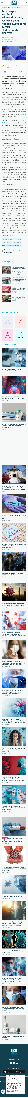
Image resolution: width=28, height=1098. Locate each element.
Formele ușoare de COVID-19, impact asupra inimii (13, 951)
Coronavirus (20, 7)
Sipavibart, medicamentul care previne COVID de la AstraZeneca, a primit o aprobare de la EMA (14, 545)
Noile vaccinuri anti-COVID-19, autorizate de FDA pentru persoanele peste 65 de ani (13, 807)
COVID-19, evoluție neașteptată (12, 896)
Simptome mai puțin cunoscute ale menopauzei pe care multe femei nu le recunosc (19, 278)
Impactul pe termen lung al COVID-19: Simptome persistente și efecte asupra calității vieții (14, 750)
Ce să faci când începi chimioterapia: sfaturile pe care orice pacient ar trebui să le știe (19, 269)
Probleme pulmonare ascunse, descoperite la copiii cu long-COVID (13, 397)
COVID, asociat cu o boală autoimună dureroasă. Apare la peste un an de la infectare (14, 517)
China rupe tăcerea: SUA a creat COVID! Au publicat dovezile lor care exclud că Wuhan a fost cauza (13, 979)
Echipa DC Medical (8, 37)
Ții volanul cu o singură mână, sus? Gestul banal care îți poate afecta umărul (18, 287)
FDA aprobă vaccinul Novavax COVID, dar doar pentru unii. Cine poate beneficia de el (14, 425)
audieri (22, 114)
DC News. (20, 139)
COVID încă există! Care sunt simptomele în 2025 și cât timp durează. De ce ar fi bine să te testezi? (14, 634)
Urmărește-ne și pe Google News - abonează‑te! (15, 251)
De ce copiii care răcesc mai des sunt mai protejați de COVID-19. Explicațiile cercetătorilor (14, 868)
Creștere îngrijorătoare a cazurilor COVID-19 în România (12, 574)
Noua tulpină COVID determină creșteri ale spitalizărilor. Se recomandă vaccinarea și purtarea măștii (13, 778)
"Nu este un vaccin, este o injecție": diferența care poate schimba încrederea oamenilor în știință (13, 923)
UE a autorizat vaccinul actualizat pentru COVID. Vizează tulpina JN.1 (13, 370)
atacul (14, 130)
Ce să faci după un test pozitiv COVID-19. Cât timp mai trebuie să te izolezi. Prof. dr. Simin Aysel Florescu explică (14, 663)
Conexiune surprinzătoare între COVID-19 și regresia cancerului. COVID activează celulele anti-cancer (13, 721)
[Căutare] (26, 3)
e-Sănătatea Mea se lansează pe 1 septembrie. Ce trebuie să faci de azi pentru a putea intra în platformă (19, 297)
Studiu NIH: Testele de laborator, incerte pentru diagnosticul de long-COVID (13, 1008)
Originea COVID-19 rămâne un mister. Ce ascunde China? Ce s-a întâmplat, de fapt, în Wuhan (13, 605)
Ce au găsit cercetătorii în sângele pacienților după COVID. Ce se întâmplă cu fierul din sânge (12, 692)
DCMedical (4, 7)
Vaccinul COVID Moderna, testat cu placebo (13, 1036)
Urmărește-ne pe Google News (15, 71)
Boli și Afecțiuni (12, 7)
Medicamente (6, 123)
